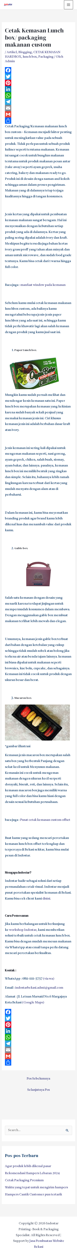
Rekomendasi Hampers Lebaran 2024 (32, 1173)
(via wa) (48, 978)
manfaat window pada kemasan (43, 285)
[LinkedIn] (38, 89)
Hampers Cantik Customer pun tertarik (33, 1194)
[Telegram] (38, 102)
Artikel (12, 52)
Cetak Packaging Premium (24, 1180)
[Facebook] (38, 70)
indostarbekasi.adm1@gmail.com (39, 987)
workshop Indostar (22, 930)
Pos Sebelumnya (38, 1078)
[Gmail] (38, 114)
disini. (46, 898)
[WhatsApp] (38, 95)
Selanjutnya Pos (38, 1090)
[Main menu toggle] (68, 4)
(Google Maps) (33, 1002)
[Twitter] (38, 76)
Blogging (25, 52)
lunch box (30, 56)
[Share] (38, 120)
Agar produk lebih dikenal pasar (28, 1166)
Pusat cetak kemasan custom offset (45, 820)
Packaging (46, 56)
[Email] (38, 108)
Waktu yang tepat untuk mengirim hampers (36, 1187)
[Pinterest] (38, 83)
